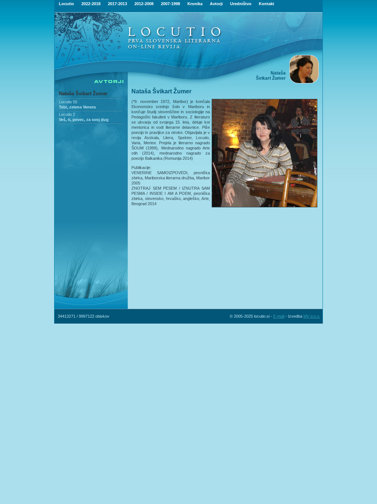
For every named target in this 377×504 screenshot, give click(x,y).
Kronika (194, 3)
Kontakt (266, 3)
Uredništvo (240, 3)
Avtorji (216, 3)
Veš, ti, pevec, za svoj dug (84, 119)
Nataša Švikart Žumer (83, 93)
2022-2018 (91, 3)
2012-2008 (144, 3)
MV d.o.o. (311, 316)
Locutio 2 (67, 114)
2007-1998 (170, 3)
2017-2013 (117, 3)
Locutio (66, 3)
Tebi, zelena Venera (77, 107)
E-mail (278, 316)
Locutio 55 (68, 102)
